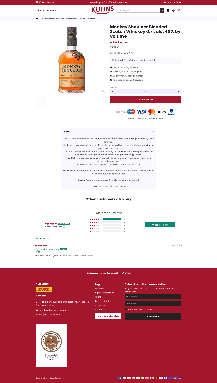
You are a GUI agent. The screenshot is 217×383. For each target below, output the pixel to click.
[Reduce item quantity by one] (112, 91)
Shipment (100, 288)
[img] (41, 245)
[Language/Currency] (173, 10)
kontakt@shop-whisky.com (52, 310)
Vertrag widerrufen (108, 316)
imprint (98, 296)
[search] (162, 10)
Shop (39, 10)
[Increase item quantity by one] (178, 91)
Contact (51, 10)
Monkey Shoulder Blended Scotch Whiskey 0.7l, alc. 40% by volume (68, 18)
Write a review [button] (160, 224)
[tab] (108, 131)
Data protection (103, 301)
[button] (116, 42)
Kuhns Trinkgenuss (57, 378)
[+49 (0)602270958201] (177, 2)
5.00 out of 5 (64, 223)
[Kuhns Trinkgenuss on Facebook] (37, 2)
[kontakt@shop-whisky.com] (180, 2)
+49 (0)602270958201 (49, 314)
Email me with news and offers (140, 309)
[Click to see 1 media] (41, 102)
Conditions (100, 305)
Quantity (114, 87)
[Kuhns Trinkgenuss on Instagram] (40, 2)
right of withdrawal (104, 292)
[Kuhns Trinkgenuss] (37, 19)
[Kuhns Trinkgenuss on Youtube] (43, 2)
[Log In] (168, 10)
